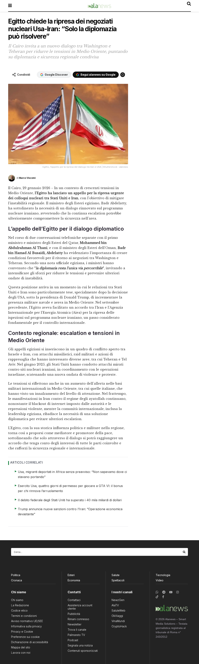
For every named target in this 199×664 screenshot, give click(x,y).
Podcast (73, 640)
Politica (15, 575)
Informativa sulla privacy (26, 626)
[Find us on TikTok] (157, 597)
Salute (116, 575)
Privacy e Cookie (22, 631)
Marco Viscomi (27, 178)
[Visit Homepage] (99, 5)
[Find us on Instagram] (177, 592)
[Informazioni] (122, 74)
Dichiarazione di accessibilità (29, 642)
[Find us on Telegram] (163, 592)
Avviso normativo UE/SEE (27, 621)
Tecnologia (163, 575)
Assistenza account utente (80, 607)
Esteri (71, 575)
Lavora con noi (20, 652)
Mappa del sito (20, 647)
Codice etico (19, 610)
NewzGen (118, 600)
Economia (74, 580)
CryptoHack (119, 626)
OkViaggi (117, 615)
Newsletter (74, 624)
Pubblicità (74, 613)
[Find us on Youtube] (170, 592)
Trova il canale (77, 629)
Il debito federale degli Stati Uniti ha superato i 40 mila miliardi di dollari (70, 500)
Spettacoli (118, 580)
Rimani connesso (78, 619)
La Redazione (20, 605)
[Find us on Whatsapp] (157, 592)
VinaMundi (118, 621)
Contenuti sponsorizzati (83, 650)
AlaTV (115, 605)
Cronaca (16, 580)
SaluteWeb (118, 610)
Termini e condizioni (24, 615)
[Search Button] (184, 552)
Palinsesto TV (76, 635)
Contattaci (74, 600)
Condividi (23, 74)
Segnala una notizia (80, 645)
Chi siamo (17, 600)
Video (159, 580)
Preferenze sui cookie (25, 636)
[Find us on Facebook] (163, 597)
